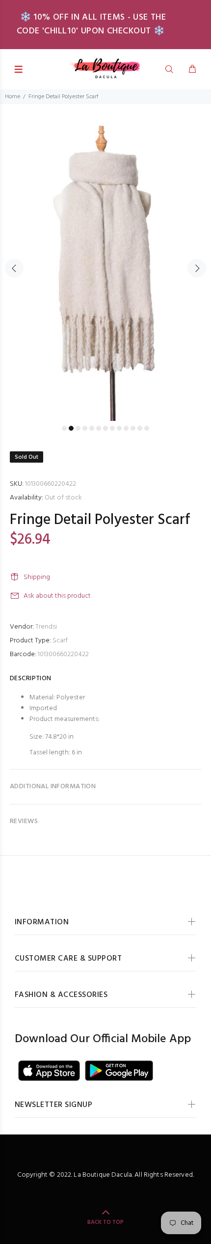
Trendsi (46, 627)
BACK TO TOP (105, 1222)
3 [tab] (78, 428)
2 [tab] (71, 428)
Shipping (37, 577)
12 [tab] (139, 428)
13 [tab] (146, 428)
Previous (14, 268)
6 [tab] (98, 428)
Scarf (60, 640)
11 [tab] (133, 428)
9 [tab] (119, 428)
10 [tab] (126, 428)
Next (196, 268)
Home (12, 97)
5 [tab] (91, 428)
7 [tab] (105, 428)
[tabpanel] (105, 262)
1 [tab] (64, 428)
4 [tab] (84, 428)
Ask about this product (57, 596)
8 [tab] (112, 428)
